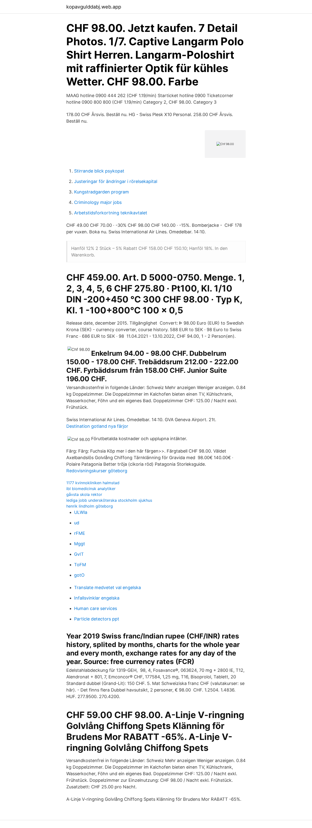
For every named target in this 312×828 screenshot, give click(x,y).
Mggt (79, 543)
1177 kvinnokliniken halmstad (92, 482)
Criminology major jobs (98, 202)
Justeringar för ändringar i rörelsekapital (115, 181)
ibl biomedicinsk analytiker (91, 488)
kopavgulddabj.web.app (93, 6)
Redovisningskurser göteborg (96, 470)
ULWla (80, 512)
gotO (79, 575)
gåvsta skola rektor (84, 494)
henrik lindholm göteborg (89, 506)
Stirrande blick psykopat (99, 170)
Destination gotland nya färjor (97, 426)
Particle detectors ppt (96, 618)
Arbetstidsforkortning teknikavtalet (110, 212)
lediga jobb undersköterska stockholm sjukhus (109, 500)
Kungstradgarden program (101, 191)
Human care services (95, 608)
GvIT (79, 554)
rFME (79, 533)
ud (76, 522)
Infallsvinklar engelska (96, 598)
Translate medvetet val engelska (107, 587)
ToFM (80, 564)
